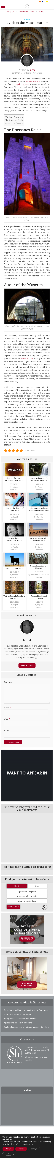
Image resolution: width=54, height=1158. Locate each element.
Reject (21, 1149)
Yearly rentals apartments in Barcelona (20, 1018)
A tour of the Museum (14, 123)
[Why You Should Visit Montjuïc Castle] (38, 529)
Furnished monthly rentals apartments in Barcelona (26, 1010)
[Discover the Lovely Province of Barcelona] (14, 469)
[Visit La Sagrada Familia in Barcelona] (14, 587)
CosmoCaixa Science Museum (39, 567)
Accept (8, 1149)
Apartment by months (27, 896)
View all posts (27, 665)
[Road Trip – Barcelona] (14, 559)
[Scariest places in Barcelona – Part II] (14, 529)
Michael (15, 574)
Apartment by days (27, 901)
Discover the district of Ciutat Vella (14, 509)
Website (7, 730)
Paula (40, 487)
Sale (37, 886)
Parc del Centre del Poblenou (39, 597)
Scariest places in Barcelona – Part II (14, 539)
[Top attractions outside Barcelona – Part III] (38, 469)
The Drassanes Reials (14, 120)
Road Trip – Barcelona (14, 568)
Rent (16, 886)
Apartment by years (27, 891)
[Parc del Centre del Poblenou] (38, 587)
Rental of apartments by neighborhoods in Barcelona (26, 1027)
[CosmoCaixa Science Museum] (38, 558)
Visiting (27, 19)
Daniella (40, 517)
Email (7, 719)
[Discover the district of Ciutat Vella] (14, 499)
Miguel (15, 487)
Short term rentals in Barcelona (17, 1014)
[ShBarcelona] (27, 5)
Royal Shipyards (22, 84)
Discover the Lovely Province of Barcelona (14, 479)
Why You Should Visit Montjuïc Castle (39, 539)
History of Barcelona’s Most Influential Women (39, 509)
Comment (8, 682)
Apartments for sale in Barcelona (18, 1022)
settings (26, 1144)
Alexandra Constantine (40, 574)
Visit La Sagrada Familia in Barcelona (14, 597)
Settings (34, 1149)
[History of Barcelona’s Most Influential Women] (38, 499)
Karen (40, 547)
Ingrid (32, 69)
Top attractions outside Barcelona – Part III (38, 479)
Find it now (13, 906)
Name (7, 707)
